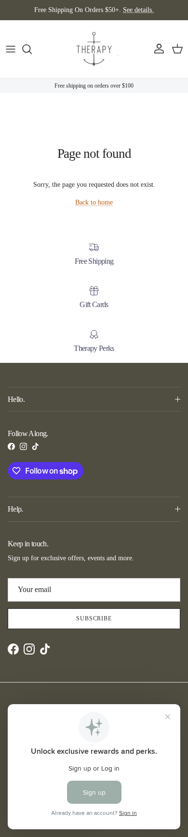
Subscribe (94, 618)
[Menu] (10, 49)
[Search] (31, 49)
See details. (138, 9)
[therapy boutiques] (94, 49)
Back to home (94, 202)
